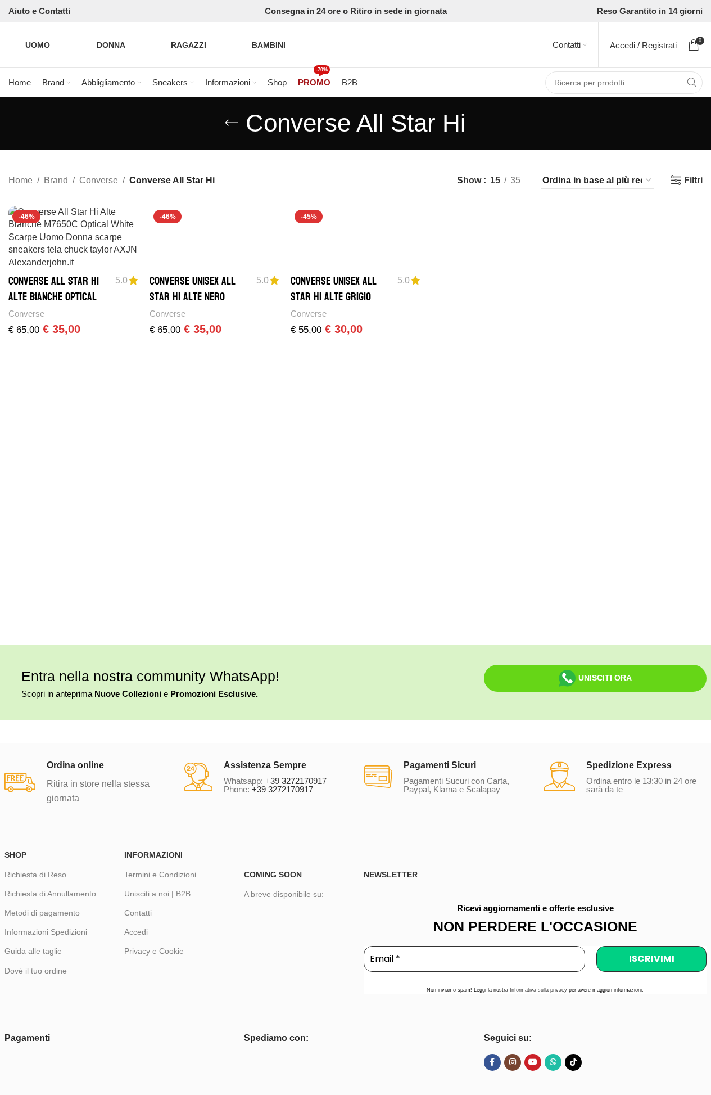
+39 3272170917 (296, 781)
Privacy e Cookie (154, 951)
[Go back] (232, 123)
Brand (56, 180)
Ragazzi (188, 44)
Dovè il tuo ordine (35, 970)
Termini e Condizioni (160, 874)
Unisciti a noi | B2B (157, 893)
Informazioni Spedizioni (45, 931)
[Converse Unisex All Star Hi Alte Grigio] (355, 237)
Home (20, 180)
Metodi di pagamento (42, 912)
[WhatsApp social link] (553, 1062)
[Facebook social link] (492, 1062)
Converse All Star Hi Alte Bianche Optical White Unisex (53, 297)
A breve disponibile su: (284, 894)
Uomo (37, 44)
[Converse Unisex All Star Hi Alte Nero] (214, 237)
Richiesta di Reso (35, 874)
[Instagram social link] (512, 1062)
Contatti (138, 912)
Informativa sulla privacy (538, 990)
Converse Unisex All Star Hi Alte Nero (193, 289)
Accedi (136, 931)
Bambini (269, 44)
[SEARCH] (691, 82)
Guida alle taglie (33, 951)
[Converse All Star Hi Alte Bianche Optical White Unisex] (73, 237)
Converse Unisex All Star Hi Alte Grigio (334, 289)
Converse (98, 180)
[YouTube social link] (532, 1062)
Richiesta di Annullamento (50, 893)
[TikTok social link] (573, 1062)
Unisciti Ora (605, 677)
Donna (111, 44)
